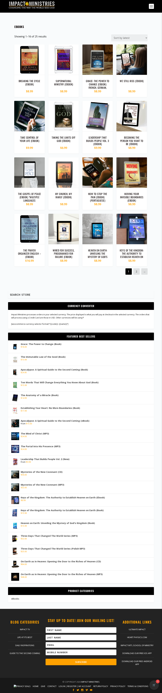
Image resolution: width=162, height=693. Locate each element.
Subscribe (81, 661)
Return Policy (100, 686)
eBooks (15, 598)
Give (43, 686)
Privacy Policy (117, 686)
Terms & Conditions (138, 686)
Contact (51, 686)
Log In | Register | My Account (75, 686)
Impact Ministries (90, 681)
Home (36, 686)
